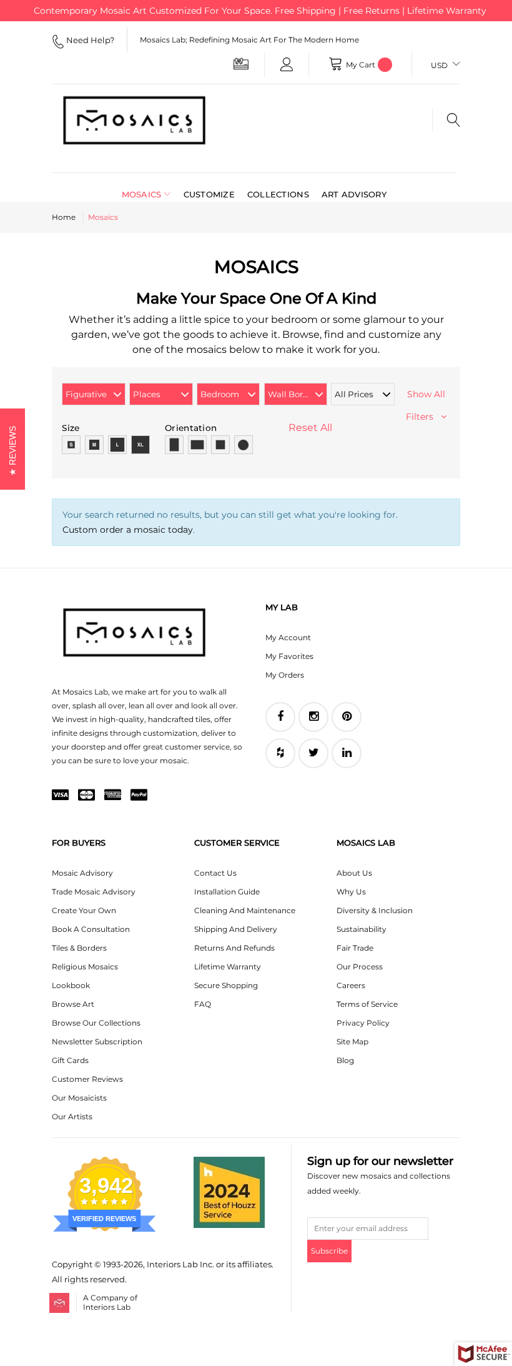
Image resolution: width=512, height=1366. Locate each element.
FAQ (202, 1004)
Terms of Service (367, 1004)
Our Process (360, 966)
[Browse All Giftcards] (241, 63)
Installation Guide (227, 891)
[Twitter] (313, 753)
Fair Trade (355, 948)
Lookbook (71, 985)
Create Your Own (84, 910)
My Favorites (289, 656)
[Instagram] (313, 717)
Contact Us (215, 873)
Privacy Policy (363, 1022)
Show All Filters (425, 405)
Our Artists (72, 1116)
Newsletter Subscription (97, 1041)
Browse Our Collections (96, 1022)
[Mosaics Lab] (134, 120)
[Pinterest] (347, 717)
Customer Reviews (87, 1079)
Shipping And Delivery (235, 929)
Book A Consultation (91, 929)
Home (64, 217)
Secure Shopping (226, 985)
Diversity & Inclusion (375, 910)
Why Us (351, 891)
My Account (288, 637)
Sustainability (361, 929)
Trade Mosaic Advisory (93, 891)
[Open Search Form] (446, 120)
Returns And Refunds (234, 948)
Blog (345, 1060)
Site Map (352, 1041)
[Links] (286, 64)
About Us (354, 873)
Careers (351, 985)
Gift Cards (70, 1060)
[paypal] (138, 795)
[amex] (112, 795)
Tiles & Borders (79, 948)
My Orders (284, 675)
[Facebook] (280, 717)
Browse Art (73, 1004)
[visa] (60, 795)
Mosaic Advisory (82, 873)
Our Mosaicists (79, 1097)
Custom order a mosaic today (127, 529)
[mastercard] (86, 795)
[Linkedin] (347, 753)
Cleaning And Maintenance (244, 910)
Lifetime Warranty (227, 966)
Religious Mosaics (85, 966)
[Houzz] (280, 753)
